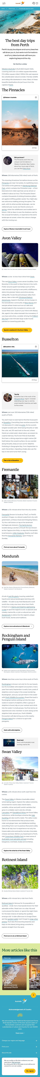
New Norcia (29, 303)
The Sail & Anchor (25, 525)
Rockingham (6, 684)
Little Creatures (18, 533)
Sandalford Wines (19, 812)
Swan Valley (9, 799)
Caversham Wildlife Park (14, 836)
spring (4, 209)
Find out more (16, 1062)
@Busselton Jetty (9, 347)
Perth (11, 85)
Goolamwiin (6, 615)
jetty (23, 425)
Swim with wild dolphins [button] (12, 730)
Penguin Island (7, 719)
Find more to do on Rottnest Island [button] (15, 936)
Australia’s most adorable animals (14, 839)
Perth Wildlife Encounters (14, 697)
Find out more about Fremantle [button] (14, 547)
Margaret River (19, 399)
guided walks (13, 919)
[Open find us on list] (36, 1047)
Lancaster (6, 812)
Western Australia (8, 69)
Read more (19, 1033)
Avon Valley (12, 281)
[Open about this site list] (36, 1053)
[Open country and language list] (36, 1041)
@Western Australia (9, 97)
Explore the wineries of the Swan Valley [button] (17, 850)
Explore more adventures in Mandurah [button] (17, 626)
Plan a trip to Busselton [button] (11, 460)
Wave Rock (26, 168)
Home (3, 8)
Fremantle (5, 514)
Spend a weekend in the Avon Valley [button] (16, 330)
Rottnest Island (7, 903)
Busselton (7, 422)
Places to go (12, 8)
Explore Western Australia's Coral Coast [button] (17, 229)
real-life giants (13, 596)
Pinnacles (5, 183)
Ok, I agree (30, 1071)
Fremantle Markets (15, 536)
